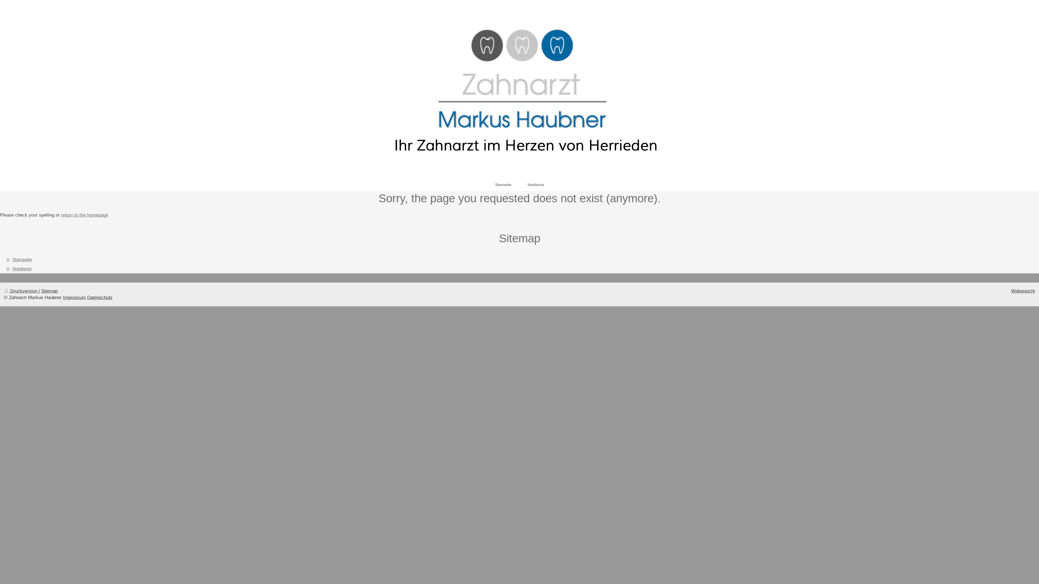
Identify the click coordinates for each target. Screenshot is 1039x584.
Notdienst (22, 268)
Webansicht (1023, 291)
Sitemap (49, 291)
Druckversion (24, 291)
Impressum (74, 297)
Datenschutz (100, 297)
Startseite (22, 259)
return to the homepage (84, 215)
